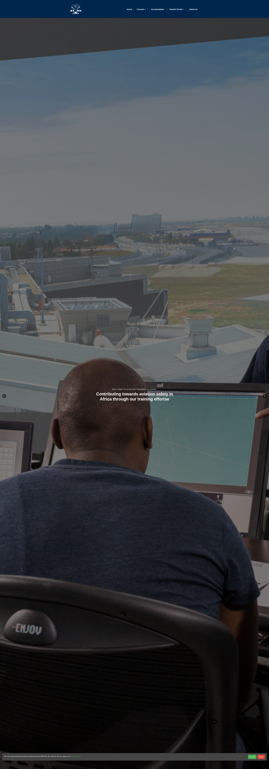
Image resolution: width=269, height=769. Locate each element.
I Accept (252, 757)
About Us (193, 9)
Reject (261, 757)
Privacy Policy (75, 756)
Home (129, 9)
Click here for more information (134, 401)
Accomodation (157, 9)
